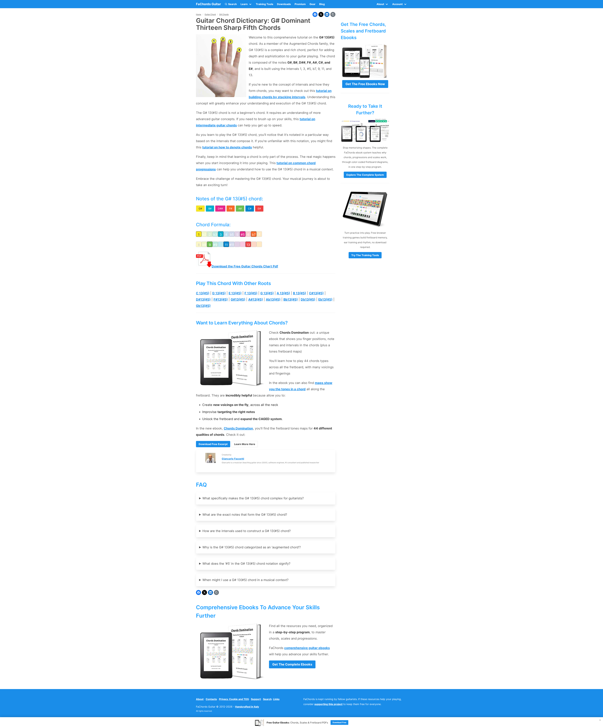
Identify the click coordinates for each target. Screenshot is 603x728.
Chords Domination (238, 428)
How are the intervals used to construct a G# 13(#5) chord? (246, 531)
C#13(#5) (316, 293)
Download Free (339, 722)
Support (256, 699)
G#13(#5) (238, 299)
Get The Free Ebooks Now (365, 84)
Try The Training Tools (365, 255)
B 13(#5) (299, 293)
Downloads (284, 4)
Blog (322, 4)
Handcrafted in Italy (247, 706)
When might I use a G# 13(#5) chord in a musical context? (245, 580)
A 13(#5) (283, 293)
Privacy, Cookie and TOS (234, 699)
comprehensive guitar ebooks (307, 648)
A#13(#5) (255, 299)
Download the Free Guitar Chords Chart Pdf (245, 266)
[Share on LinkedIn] (326, 14)
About (200, 699)
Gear (312, 4)
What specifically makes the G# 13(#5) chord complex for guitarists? (253, 498)
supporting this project (328, 704)
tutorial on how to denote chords (227, 147)
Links (276, 699)
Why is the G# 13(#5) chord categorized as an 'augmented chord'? (251, 547)
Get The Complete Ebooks (292, 664)
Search (267, 699)
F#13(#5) (221, 299)
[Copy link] (332, 14)
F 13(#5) (250, 293)
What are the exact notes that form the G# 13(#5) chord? (244, 514)
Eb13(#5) (325, 299)
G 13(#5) (267, 293)
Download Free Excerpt (213, 444)
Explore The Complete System (365, 174)
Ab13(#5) (273, 299)
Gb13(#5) (203, 306)
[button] (231, 4)
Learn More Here (244, 444)
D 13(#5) (219, 293)
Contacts (211, 699)
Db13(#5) (308, 299)
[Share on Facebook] (315, 14)
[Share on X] (320, 14)
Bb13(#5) (290, 299)
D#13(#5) (203, 299)
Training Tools (264, 4)
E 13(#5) (235, 293)
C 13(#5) (202, 293)
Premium (300, 4)
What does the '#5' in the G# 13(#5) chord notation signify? (246, 563)
